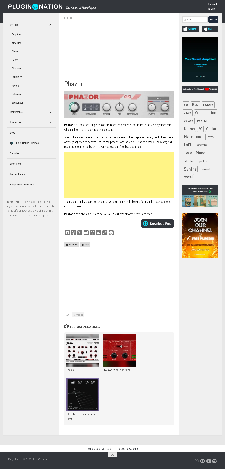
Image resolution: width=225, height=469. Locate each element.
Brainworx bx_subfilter (116, 370)
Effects (69, 18)
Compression (205, 112)
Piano (200, 152)
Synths (190, 169)
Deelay (70, 370)
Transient (205, 169)
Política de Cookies (128, 448)
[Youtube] (208, 461)
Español (212, 4)
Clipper (188, 112)
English (212, 8)
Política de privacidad (99, 448)
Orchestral (201, 145)
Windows (73, 244)
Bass (195, 104)
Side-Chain (189, 161)
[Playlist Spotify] (214, 461)
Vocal (188, 177)
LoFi (187, 144)
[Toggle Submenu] (50, 25)
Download (157, 223)
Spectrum (203, 161)
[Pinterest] (202, 461)
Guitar (211, 128)
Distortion (202, 120)
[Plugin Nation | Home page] (35, 6)
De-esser (189, 120)
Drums (189, 128)
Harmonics (78, 314)
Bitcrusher (208, 104)
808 (186, 105)
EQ (200, 128)
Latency (211, 137)
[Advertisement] (119, 51)
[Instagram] (196, 461)
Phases (188, 152)
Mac (87, 244)
